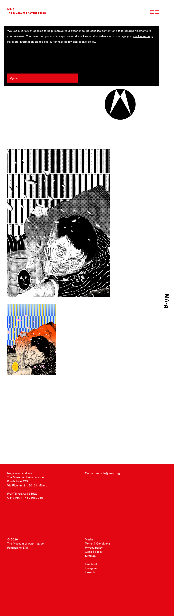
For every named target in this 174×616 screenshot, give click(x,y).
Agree (14, 78)
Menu (157, 12)
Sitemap (90, 555)
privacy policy (63, 41)
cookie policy (86, 41)
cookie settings (143, 36)
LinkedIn (90, 572)
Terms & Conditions (97, 543)
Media (89, 539)
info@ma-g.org (110, 473)
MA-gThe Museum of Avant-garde (26, 11)
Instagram (91, 568)
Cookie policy (93, 551)
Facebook (91, 564)
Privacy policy (94, 547)
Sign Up (152, 12)
